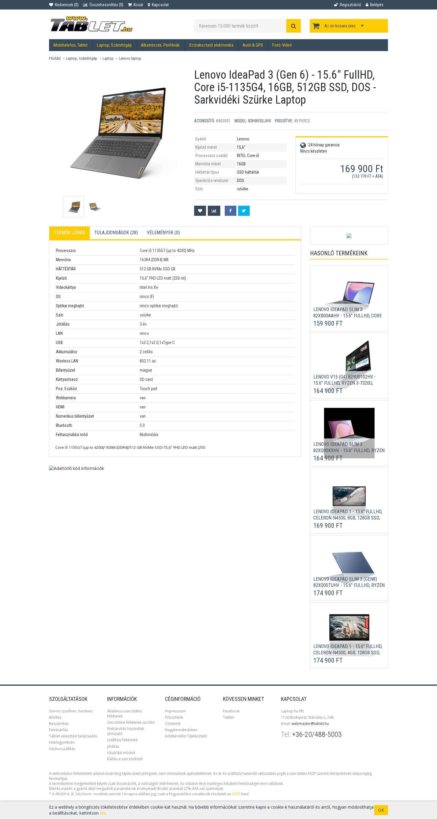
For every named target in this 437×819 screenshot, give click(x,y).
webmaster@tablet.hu (310, 723)
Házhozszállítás (62, 748)
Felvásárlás (58, 729)
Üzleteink (172, 723)
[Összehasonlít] (214, 211)
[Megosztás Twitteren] (244, 211)
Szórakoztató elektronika (211, 45)
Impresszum (175, 711)
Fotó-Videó (282, 45)
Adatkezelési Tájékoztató (186, 736)
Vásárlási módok (121, 752)
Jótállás (113, 746)
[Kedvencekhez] (200, 211)
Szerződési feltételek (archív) (131, 722)
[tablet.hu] (117, 24)
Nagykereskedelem (181, 729)
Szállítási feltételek (122, 739)
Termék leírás (69, 232)
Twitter (229, 717)
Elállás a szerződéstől (125, 758)
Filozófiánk (174, 717)
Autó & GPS (253, 45)
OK (381, 810)
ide (103, 813)
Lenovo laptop (130, 58)
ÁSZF (236, 793)
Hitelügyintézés (62, 742)
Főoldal (55, 58)
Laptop (108, 58)
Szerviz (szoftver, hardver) (70, 711)
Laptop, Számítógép (114, 45)
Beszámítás (58, 723)
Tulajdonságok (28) (116, 232)
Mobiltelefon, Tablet (71, 45)
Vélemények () (163, 232)
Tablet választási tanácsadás (73, 736)
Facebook (231, 711)
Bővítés (55, 717)
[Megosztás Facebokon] (230, 211)
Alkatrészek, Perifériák (160, 45)
